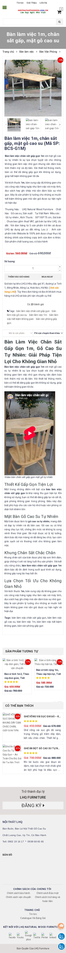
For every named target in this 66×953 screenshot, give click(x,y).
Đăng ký (32, 805)
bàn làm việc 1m (38, 315)
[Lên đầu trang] (60, 917)
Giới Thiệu (32, 3)
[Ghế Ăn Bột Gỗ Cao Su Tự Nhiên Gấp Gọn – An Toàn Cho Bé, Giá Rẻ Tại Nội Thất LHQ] (12, 754)
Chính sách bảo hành (18, 893)
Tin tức (20, 3)
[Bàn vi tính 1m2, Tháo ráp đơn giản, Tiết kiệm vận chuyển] (17, 664)
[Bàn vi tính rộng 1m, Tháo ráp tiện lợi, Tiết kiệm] (49, 662)
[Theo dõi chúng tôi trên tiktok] (53, 936)
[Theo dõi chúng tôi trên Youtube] (20, 936)
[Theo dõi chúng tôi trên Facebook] (12, 936)
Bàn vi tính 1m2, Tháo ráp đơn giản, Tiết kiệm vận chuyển (16, 678)
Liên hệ (43, 3)
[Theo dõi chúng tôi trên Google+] (28, 936)
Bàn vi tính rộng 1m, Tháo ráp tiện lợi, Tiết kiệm (48, 674)
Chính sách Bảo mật (48, 893)
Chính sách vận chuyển (18, 897)
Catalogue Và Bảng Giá (33, 918)
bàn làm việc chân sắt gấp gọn (33, 311)
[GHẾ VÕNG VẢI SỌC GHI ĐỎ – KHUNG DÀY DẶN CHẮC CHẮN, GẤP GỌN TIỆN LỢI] (12, 722)
